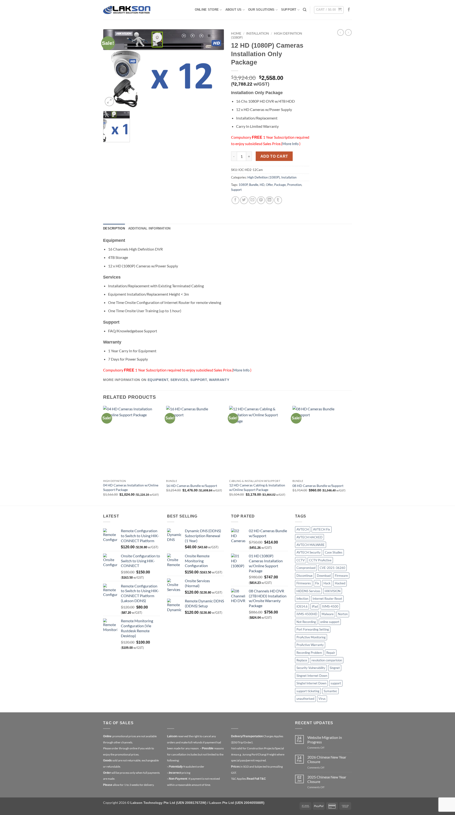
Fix (317, 583)
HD (262, 185)
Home (236, 33)
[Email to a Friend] (252, 200)
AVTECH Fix (321, 529)
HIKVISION (333, 591)
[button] (329, 10)
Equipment (158, 380)
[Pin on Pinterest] (261, 200)
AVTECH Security (308, 552)
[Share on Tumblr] (278, 200)
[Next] (350, 455)
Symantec (330, 691)
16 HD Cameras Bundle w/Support (191, 486)
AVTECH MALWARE (310, 545)
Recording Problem (309, 653)
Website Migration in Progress (324, 739)
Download (324, 575)
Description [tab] (114, 228)
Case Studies (333, 552)
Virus (322, 699)
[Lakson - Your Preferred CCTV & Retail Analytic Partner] (126, 9)
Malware (328, 614)
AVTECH (302, 529)
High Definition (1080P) (263, 177)
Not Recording (306, 622)
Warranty (219, 380)
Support (288, 9)
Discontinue (304, 575)
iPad (315, 606)
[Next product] (340, 32)
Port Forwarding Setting (312, 629)
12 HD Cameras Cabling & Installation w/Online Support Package (257, 487)
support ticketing (307, 691)
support (336, 683)
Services (179, 380)
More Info (290, 143)
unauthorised (305, 699)
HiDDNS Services (308, 591)
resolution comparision (326, 660)
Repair (330, 653)
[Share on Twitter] (244, 200)
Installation (257, 33)
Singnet (335, 668)
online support (329, 622)
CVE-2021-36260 (332, 568)
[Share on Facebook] (235, 200)
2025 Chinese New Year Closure (326, 779)
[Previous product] (348, 32)
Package (280, 185)
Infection (302, 598)
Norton (343, 614)
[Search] (304, 9)
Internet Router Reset (327, 598)
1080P (243, 185)
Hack (327, 583)
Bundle (253, 185)
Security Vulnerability (310, 668)
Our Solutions (261, 9)
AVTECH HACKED (309, 537)
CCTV (300, 560)
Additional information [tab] (149, 228)
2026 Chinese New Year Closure (326, 759)
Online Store (207, 9)
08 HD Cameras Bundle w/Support (317, 486)
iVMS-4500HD (306, 614)
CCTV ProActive (320, 560)
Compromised (305, 568)
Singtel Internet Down (311, 683)
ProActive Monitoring (311, 637)
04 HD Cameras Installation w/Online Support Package (130, 487)
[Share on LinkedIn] (269, 200)
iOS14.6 (302, 606)
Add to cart (274, 156)
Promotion (294, 185)
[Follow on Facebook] (349, 10)
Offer (269, 185)
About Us (233, 9)
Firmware (341, 575)
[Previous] (103, 455)
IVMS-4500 (330, 606)
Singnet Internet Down (311, 676)
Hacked (340, 583)
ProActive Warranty (310, 645)
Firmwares (303, 583)
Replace (301, 660)
